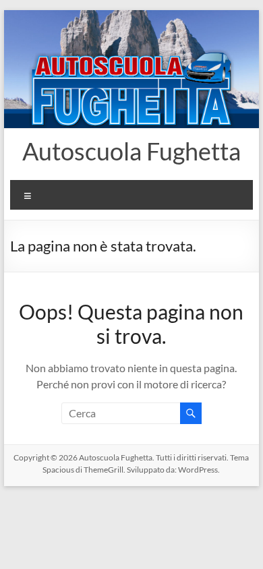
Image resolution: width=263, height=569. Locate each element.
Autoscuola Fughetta (131, 151)
